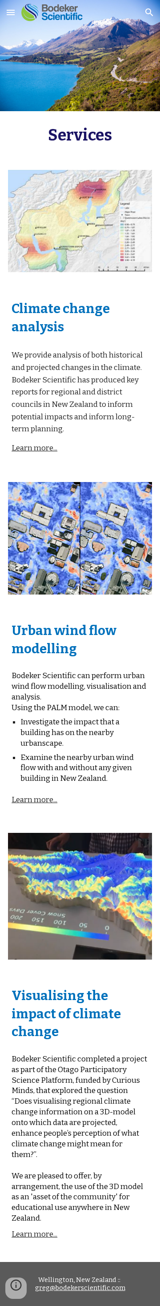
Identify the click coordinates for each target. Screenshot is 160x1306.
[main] (80, 135)
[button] (10, 12)
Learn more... (34, 448)
